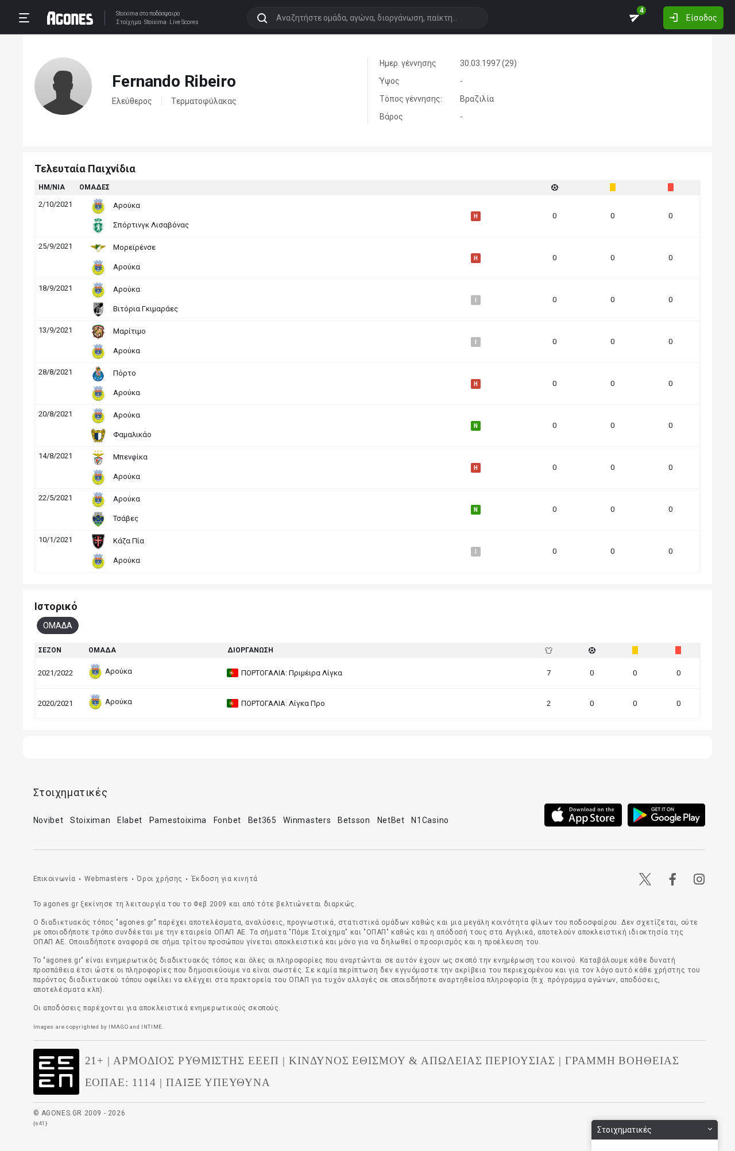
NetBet (391, 820)
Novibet (48, 820)
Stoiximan (90, 820)
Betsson (354, 820)
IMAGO (118, 1026)
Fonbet (227, 820)
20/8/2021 (55, 414)
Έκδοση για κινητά (224, 879)
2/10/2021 (55, 204)
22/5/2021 (55, 497)
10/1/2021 (55, 539)
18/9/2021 (55, 288)
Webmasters (106, 879)
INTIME (152, 1026)
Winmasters (307, 820)
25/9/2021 (55, 246)
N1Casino (430, 820)
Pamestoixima (178, 820)
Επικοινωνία (54, 879)
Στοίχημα (128, 22)
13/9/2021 (55, 330)
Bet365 (262, 820)
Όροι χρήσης (160, 879)
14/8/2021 (55, 455)
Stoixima (127, 13)
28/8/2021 (55, 372)
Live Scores (184, 22)
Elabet (129, 820)
